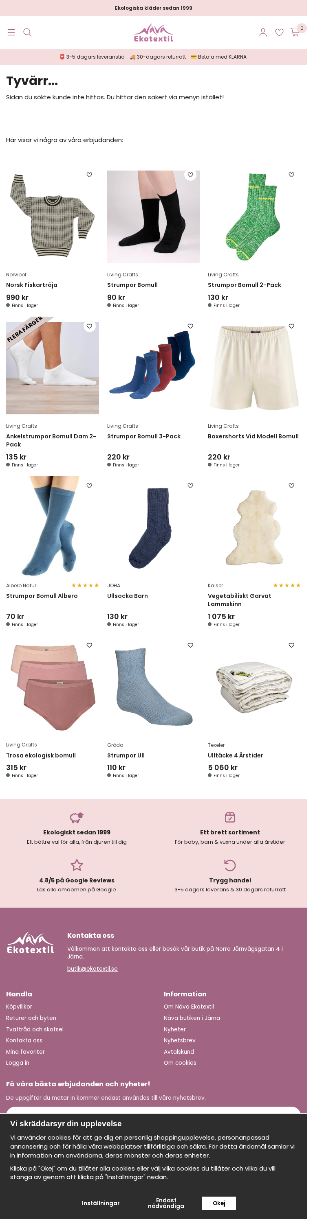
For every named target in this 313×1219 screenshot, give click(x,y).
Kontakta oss (24, 1040)
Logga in (17, 1063)
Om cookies (180, 1063)
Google (106, 889)
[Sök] (27, 32)
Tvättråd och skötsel (35, 1029)
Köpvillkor (19, 1007)
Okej (219, 1203)
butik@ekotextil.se (92, 969)
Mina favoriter (25, 1052)
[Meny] (11, 32)
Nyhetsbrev (180, 1040)
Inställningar (101, 1203)
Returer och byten (31, 1018)
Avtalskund (179, 1052)
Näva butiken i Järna (192, 1018)
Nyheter (175, 1029)
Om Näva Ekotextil (189, 1007)
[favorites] (279, 32)
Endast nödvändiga (166, 1203)
